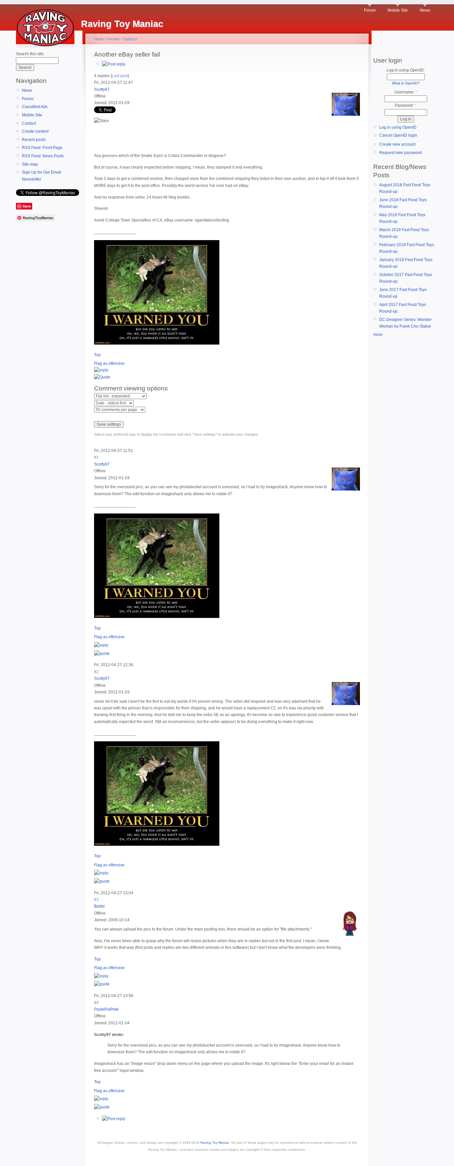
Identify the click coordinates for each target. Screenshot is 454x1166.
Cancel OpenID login (398, 135)
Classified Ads (35, 106)
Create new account (397, 144)
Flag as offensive (109, 363)
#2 (96, 671)
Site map (30, 164)
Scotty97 (102, 89)
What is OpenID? (405, 83)
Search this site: (30, 54)
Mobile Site (398, 10)
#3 (96, 899)
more (378, 334)
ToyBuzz (130, 39)
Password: (405, 105)
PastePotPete (106, 1009)
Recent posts (34, 139)
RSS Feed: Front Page (42, 147)
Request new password (400, 152)
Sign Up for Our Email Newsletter (41, 175)
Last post (120, 75)
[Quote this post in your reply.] (102, 377)
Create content (35, 131)
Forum (370, 10)
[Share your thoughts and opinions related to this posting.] (113, 64)
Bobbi (99, 906)
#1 (96, 457)
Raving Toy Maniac (214, 1142)
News (425, 10)
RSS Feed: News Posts (43, 156)
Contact (29, 123)
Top (97, 355)
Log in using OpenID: (406, 70)
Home (99, 39)
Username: (406, 92)
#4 (96, 1002)
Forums (113, 39)
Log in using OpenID (397, 127)
